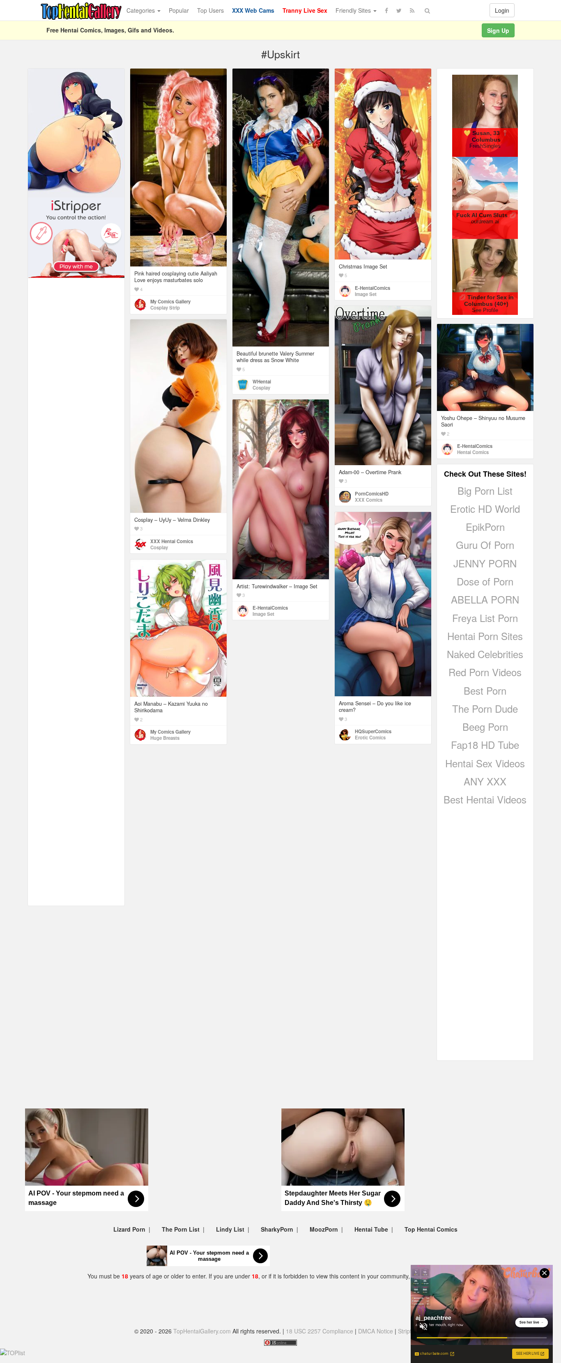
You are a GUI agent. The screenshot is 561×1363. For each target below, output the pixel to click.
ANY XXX (485, 781)
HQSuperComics (373, 731)
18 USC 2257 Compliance (319, 1331)
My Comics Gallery (170, 301)
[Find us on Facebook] (386, 10)
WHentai (262, 381)
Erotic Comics (370, 737)
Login (502, 10)
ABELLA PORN (485, 599)
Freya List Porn (485, 617)
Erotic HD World (485, 508)
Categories (141, 10)
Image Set (366, 294)
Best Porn (485, 690)
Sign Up (498, 30)
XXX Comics (368, 499)
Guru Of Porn (485, 544)
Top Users (210, 10)
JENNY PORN (485, 563)
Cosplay (261, 387)
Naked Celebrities (485, 654)
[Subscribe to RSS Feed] (412, 10)
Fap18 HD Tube (485, 744)
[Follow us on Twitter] (399, 10)
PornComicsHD (372, 493)
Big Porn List (485, 490)
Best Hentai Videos (485, 799)
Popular (179, 10)
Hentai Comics (473, 452)
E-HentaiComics (372, 288)
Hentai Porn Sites (485, 636)
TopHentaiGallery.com (202, 1331)
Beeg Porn (485, 726)
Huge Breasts (164, 737)
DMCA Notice (375, 1331)
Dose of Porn (485, 581)
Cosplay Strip (165, 307)
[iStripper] (76, 237)
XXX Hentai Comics (171, 541)
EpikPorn (485, 526)
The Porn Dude (485, 708)
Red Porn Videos (485, 672)
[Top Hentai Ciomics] (76, 132)
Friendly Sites (354, 10)
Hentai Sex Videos (485, 763)
